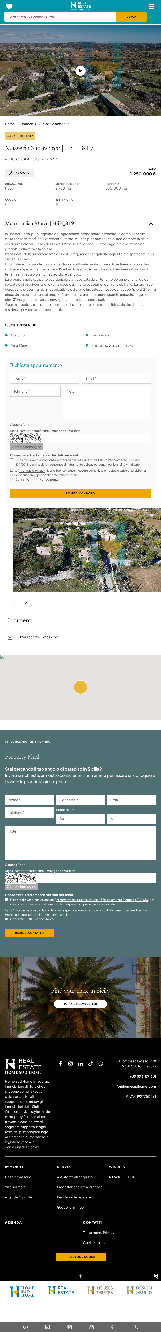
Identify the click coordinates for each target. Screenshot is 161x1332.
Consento (22, 479)
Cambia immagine (26, 446)
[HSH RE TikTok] (91, 1064)
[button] (80, 687)
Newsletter (122, 1177)
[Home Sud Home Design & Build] (139, 1290)
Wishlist (118, 1167)
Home (10, 124)
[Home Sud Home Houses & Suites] (100, 1290)
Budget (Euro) (65, 809)
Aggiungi (23, 172)
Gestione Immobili (71, 1207)
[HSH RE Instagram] (70, 1064)
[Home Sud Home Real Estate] (61, 1290)
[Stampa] (114, 1327)
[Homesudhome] (27, 1066)
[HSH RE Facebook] (60, 1064)
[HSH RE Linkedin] (80, 1064)
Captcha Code (20, 424)
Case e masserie (56, 124)
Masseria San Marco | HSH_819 (39, 223)
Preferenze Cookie (81, 1256)
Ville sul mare (15, 1187)
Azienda (13, 1222)
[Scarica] (136, 1327)
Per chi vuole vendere (74, 1197)
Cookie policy (94, 1242)
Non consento (49, 479)
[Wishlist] (9, 7)
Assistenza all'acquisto (75, 1177)
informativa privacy (32, 470)
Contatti (92, 1222)
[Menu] (152, 7)
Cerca (131, 16)
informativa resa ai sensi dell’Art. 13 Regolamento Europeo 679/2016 (102, 899)
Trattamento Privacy (98, 1232)
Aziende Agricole (18, 1197)
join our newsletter (80, 1003)
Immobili (29, 124)
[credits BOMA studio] (156, 1276)
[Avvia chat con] (101, 1064)
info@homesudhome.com (135, 1086)
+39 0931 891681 (143, 1076)
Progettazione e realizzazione (80, 1187)
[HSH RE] (80, 7)
